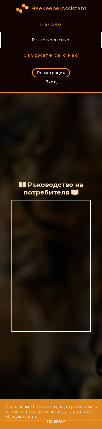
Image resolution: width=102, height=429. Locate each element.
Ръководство (51, 39)
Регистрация (51, 72)
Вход (51, 81)
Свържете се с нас (51, 55)
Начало (51, 24)
